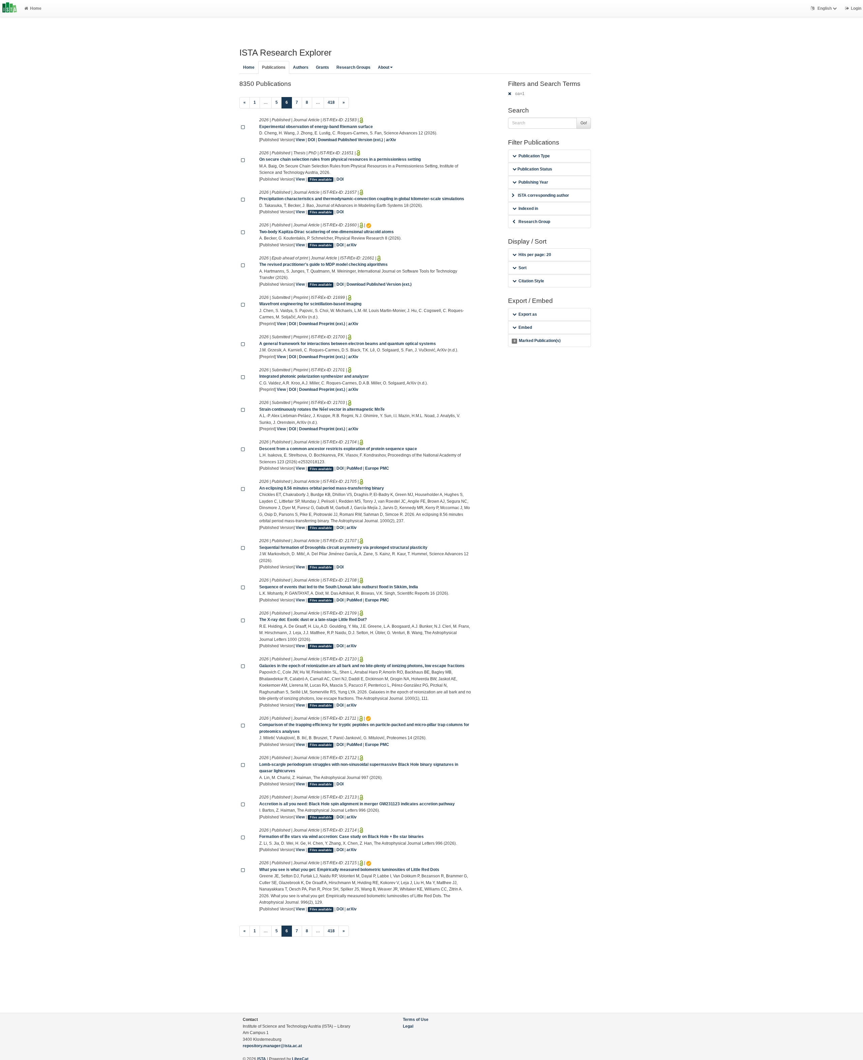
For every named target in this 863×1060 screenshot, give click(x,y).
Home (35, 8)
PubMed (354, 468)
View (300, 139)
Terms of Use (415, 1019)
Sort (522, 268)
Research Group (534, 221)
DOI (311, 139)
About (383, 67)
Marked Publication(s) (537, 340)
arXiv (391, 139)
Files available (321, 179)
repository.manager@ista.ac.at (272, 1045)
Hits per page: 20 (534, 254)
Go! (584, 123)
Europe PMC (377, 468)
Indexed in (528, 208)
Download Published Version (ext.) (350, 139)
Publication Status (534, 169)
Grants (322, 67)
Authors (300, 67)
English (824, 8)
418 (331, 102)
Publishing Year (533, 182)
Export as (527, 314)
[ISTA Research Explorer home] (9, 8)
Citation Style (531, 281)
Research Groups (353, 67)
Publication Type (534, 156)
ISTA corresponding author (543, 195)
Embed (525, 327)
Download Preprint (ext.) (322, 323)
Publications (274, 67)
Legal (408, 1026)
